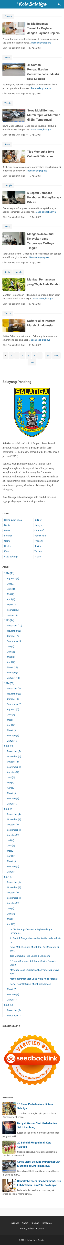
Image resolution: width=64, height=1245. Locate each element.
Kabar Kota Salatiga (36, 1240)
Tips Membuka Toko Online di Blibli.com (30, 956)
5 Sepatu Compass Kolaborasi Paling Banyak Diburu (44, 197)
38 (48, 355)
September (14, 641)
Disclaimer (47, 1223)
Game (7, 541)
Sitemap (35, 1223)
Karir (6, 551)
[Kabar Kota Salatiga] (32, 4)
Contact (40, 1228)
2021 (9, 877)
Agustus (13, 578)
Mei (10, 594)
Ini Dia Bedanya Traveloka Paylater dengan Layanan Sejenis (43, 28)
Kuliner (38, 520)
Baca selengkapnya (41, 42)
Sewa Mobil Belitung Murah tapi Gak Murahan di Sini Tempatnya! (43, 115)
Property (38, 541)
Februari (13, 610)
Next (56, 355)
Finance (8, 16)
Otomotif (39, 530)
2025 (9, 620)
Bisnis (7, 57)
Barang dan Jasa (13, 520)
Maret (12, 604)
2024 (9, 683)
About (25, 1223)
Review (38, 546)
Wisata (7, 103)
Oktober (13, 636)
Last (32, 362)
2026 (9, 573)
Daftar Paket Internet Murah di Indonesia (30, 984)
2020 (8, 1005)
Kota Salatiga (11, 556)
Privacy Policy (27, 1228)
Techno (7, 313)
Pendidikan (40, 535)
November (14, 630)
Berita (7, 272)
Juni (11, 589)
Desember (14, 625)
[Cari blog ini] (60, 4)
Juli (10, 583)
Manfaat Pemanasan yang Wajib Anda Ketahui (33, 978)
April (11, 599)
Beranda (15, 1223)
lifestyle (8, 185)
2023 (9, 746)
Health (7, 546)
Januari (12, 615)
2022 (9, 809)
